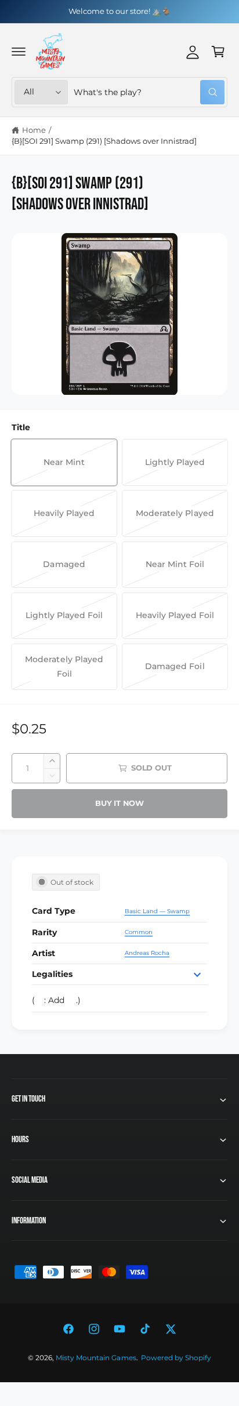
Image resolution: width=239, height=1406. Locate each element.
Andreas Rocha (147, 953)
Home (34, 130)
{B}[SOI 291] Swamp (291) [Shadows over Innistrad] (104, 141)
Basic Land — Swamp (157, 911)
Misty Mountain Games (96, 1358)
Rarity (44, 932)
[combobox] (149, 92)
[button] (18, 51)
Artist (43, 953)
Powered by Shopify (176, 1358)
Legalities (52, 974)
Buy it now (119, 803)
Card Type (53, 911)
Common (139, 932)
